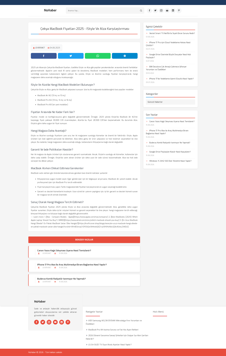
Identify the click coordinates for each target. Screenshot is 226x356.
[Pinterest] (179, 10)
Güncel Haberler (155, 102)
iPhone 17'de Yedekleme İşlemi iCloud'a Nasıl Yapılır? (171, 79)
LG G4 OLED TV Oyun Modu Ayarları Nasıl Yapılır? (110, 344)
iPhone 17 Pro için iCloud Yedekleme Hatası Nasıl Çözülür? (168, 44)
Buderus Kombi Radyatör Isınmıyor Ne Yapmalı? (61, 278)
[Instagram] (161, 10)
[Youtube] (167, 10)
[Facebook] (149, 10)
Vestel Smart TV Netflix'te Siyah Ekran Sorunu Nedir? (172, 33)
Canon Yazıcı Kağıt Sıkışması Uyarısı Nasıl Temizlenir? (64, 250)
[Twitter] (155, 10)
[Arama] (141, 10)
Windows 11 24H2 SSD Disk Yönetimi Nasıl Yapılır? (170, 161)
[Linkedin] (173, 10)
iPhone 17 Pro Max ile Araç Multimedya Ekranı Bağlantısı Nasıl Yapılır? (72, 264)
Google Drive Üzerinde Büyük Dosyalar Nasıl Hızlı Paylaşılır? (168, 56)
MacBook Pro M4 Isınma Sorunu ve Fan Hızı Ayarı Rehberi (113, 329)
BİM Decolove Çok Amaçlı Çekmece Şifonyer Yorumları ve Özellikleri (166, 68)
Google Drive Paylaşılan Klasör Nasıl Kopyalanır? (170, 152)
